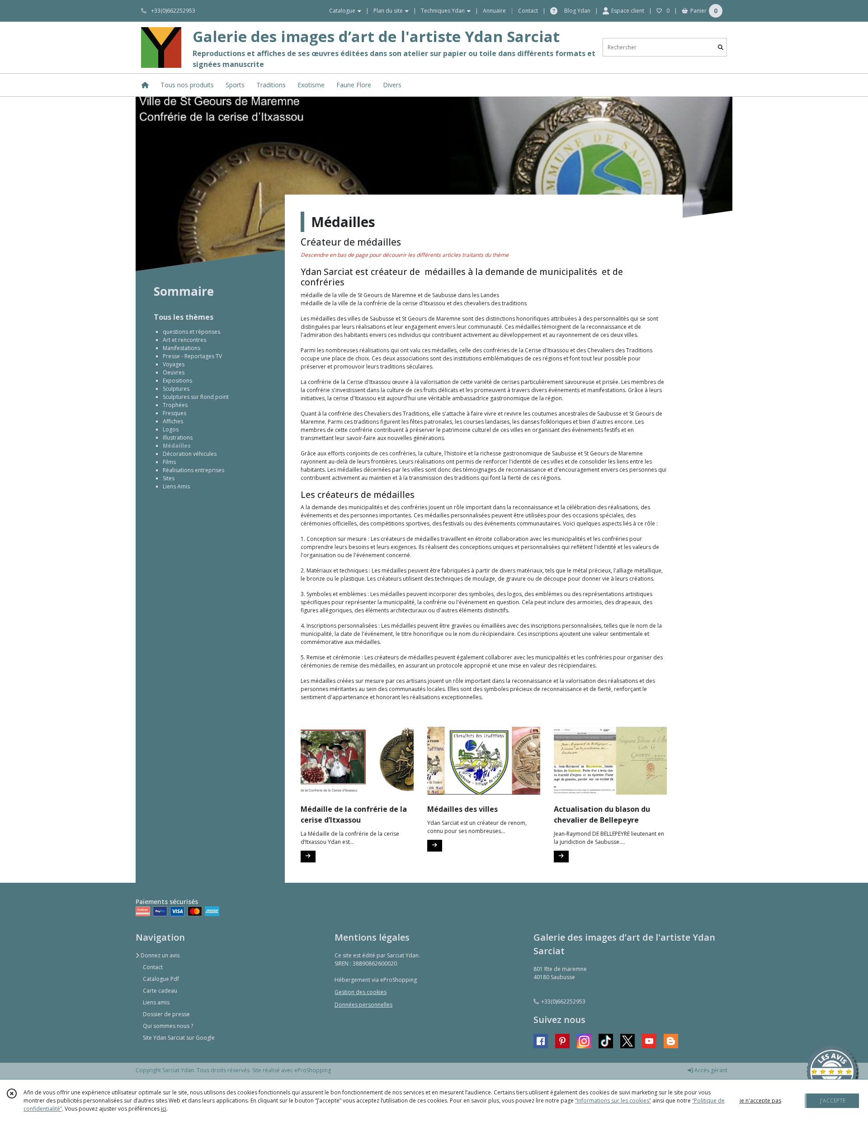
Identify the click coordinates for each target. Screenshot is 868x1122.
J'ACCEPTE (832, 1100)
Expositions (177, 380)
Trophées (175, 405)
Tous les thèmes (183, 317)
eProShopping (312, 1070)
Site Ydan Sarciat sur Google (179, 1038)
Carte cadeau (160, 990)
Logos (171, 429)
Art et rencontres (184, 340)
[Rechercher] (720, 47)
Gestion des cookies (361, 992)
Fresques (174, 413)
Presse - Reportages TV (192, 356)
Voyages (173, 364)
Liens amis (156, 1002)
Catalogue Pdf (161, 979)
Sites (169, 478)
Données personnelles (363, 1004)
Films (169, 462)
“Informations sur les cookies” (613, 1100)
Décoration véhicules (190, 454)
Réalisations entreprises (193, 470)
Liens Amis (176, 486)
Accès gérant (710, 1070)
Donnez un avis (159, 955)
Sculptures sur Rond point (196, 397)
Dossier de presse (166, 1014)
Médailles (177, 446)
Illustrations (178, 437)
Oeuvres (173, 372)
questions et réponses (191, 332)
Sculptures (176, 389)
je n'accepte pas (760, 1100)
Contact (528, 10)
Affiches (173, 421)
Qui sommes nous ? (168, 1026)
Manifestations (181, 348)
